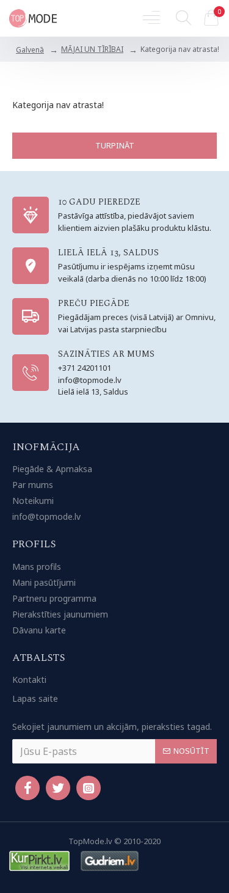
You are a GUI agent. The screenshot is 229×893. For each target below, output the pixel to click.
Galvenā (30, 50)
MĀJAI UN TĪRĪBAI (92, 49)
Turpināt (114, 145)
